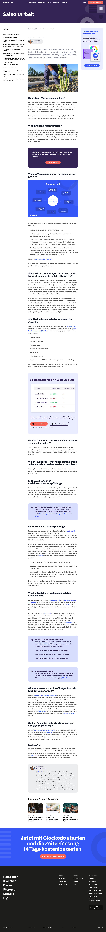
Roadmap (76, 881)
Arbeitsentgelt (70, 531)
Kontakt (64, 3)
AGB (63, 927)
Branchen (41, 3)
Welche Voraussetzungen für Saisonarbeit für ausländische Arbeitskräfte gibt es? (13, 45)
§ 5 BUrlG (69, 622)
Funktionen (32, 3)
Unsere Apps (62, 881)
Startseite (31, 29)
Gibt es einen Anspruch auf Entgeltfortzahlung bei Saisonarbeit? (14, 75)
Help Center (92, 881)
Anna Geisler (41, 769)
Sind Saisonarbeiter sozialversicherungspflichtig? (10, 63)
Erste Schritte (93, 887)
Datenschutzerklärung (48, 927)
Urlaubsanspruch (54, 600)
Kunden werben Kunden (95, 890)
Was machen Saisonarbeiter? (10, 37)
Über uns (56, 3)
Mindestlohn (71, 326)
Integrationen (63, 884)
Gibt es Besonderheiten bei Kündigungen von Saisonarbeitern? (13, 79)
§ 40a (41, 556)
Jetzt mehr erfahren (60, 424)
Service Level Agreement (93, 897)
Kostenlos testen (92, 65)
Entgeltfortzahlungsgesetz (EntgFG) (45, 695)
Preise (49, 3)
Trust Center (32, 927)
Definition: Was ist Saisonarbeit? (11, 34)
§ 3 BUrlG (44, 644)
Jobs (75, 884)
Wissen (37, 29)
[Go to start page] (8, 2)
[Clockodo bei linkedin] (102, 927)
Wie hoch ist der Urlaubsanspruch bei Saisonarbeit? (12, 70)
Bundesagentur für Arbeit (43, 259)
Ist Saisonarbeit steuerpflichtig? (11, 67)
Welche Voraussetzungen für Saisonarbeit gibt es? (13, 40)
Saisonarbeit (50, 29)
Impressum (74, 927)
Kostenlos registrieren (53, 856)
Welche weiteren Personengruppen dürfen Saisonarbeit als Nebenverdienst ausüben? (14, 58)
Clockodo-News (78, 878)
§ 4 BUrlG (47, 614)
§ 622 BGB (34, 755)
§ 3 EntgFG (41, 711)
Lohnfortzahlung (68, 713)
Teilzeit (68, 605)
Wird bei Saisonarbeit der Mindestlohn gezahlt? (12, 49)
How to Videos (93, 884)
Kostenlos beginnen (95, 2)
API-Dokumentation (95, 901)
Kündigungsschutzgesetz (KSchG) (44, 730)
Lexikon (43, 29)
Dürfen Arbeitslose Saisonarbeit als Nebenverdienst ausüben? (14, 54)
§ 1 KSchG (49, 732)
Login (84, 3)
